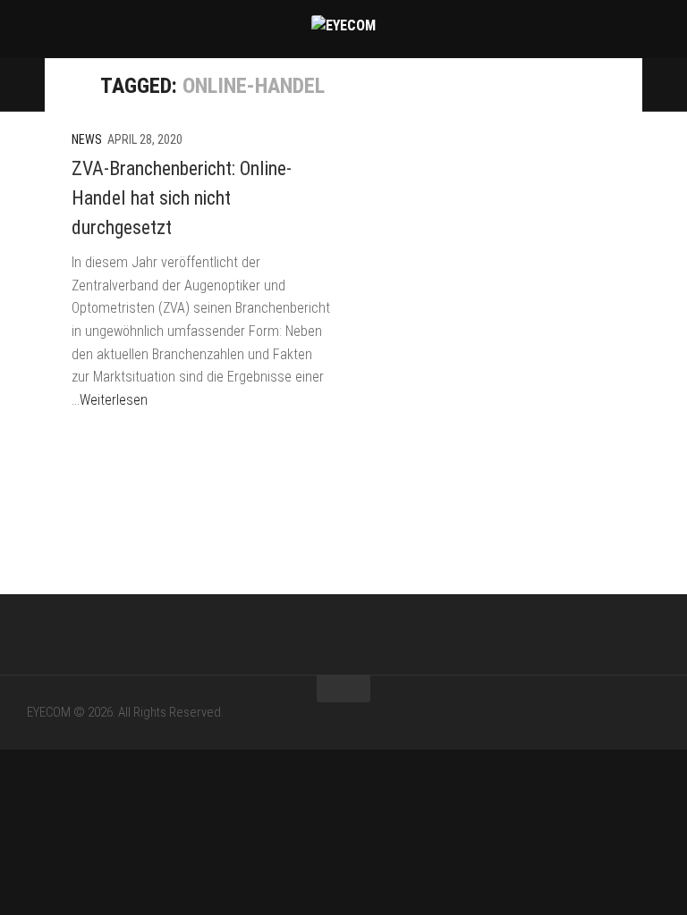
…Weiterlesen (110, 399)
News (87, 139)
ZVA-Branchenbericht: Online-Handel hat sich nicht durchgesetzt (182, 198)
